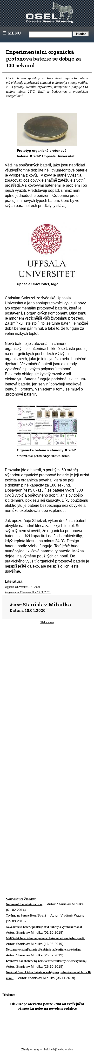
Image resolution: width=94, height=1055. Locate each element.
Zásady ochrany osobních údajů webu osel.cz (47, 1049)
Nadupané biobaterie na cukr (24, 904)
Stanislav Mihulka (47, 604)
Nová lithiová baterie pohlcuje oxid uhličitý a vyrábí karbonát (44, 927)
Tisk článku (47, 622)
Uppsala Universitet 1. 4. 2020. (22, 587)
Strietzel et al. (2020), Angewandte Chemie (43, 456)
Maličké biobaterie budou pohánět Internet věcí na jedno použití (45, 938)
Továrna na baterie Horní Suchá (26, 915)
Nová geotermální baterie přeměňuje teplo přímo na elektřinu (43, 949)
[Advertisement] (47, 669)
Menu (11, 33)
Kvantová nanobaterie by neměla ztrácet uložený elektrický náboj (46, 961)
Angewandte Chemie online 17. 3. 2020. (28, 592)
